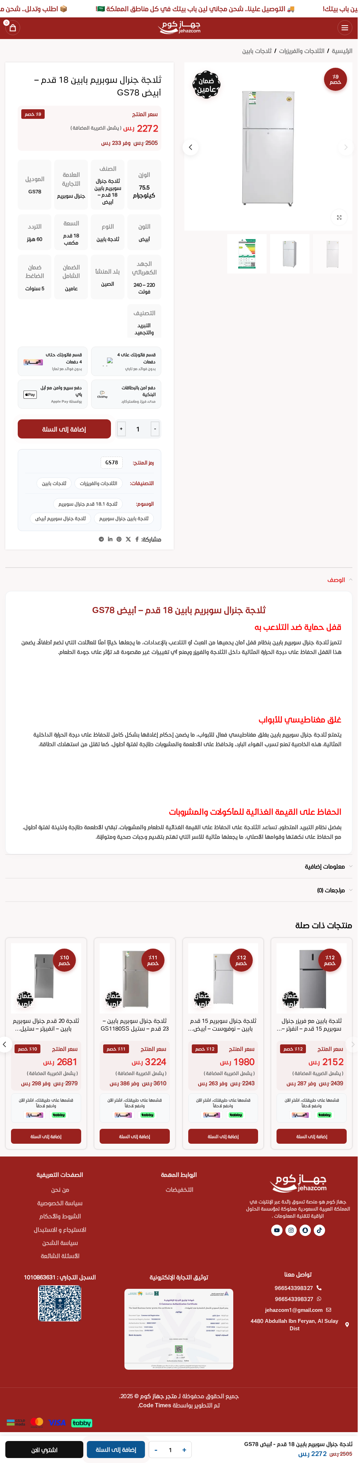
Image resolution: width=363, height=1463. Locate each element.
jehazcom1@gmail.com (294, 1310)
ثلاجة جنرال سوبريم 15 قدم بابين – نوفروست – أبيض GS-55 (223, 1028)
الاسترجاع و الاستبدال (60, 1229)
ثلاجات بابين (257, 50)
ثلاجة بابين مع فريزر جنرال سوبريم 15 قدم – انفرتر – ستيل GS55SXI (311, 1028)
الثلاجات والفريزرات (301, 50)
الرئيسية (342, 50)
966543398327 (294, 1288)
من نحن (60, 1189)
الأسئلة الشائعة (60, 1255)
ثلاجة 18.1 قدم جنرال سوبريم (87, 504)
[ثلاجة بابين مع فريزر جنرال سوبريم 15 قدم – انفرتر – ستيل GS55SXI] (312, 978)
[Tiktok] (319, 1230)
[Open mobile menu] (345, 28)
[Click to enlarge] (339, 217)
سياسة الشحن (60, 1242)
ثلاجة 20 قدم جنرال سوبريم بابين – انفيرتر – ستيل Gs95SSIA (46, 1028)
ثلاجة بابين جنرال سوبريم (124, 518)
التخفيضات (179, 1189)
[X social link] (128, 539)
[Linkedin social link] (110, 539)
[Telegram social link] (101, 539)
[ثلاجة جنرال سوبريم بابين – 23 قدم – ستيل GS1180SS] (135, 978)
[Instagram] (291, 1230)
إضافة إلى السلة (64, 428)
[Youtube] (277, 1230)
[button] (191, 147)
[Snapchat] (305, 1230)
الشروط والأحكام (60, 1216)
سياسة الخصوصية (60, 1202)
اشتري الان (44, 1449)
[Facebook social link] (137, 539)
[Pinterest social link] (119, 539)
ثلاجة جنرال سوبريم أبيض (60, 518)
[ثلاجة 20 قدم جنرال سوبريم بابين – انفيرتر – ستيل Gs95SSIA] (46, 978)
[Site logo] (179, 26)
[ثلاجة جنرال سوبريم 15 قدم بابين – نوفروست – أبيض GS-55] (223, 978)
